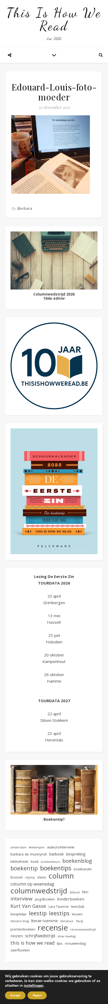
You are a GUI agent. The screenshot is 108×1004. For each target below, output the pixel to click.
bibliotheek (19, 861)
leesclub (77, 906)
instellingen (33, 985)
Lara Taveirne (58, 906)
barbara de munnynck (28, 854)
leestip (38, 913)
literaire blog (19, 921)
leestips (59, 913)
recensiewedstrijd (83, 929)
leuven (77, 914)
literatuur (67, 921)
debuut (74, 892)
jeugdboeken (45, 899)
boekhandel (82, 869)
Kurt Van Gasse (28, 906)
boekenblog (77, 861)
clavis (41, 877)
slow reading (66, 936)
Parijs (79, 921)
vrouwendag (75, 943)
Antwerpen (37, 847)
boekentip (24, 868)
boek (35, 861)
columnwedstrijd (38, 890)
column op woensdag (32, 884)
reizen (16, 935)
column (61, 875)
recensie (53, 927)
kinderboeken (70, 898)
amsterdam (18, 847)
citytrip (30, 877)
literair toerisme (44, 920)
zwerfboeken (20, 950)
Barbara (24, 208)
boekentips (55, 868)
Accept (15, 995)
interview (21, 898)
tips (60, 943)
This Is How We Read (54, 19)
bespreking (75, 853)
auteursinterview (60, 847)
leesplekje (18, 914)
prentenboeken (22, 929)
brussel (16, 877)
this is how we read (32, 942)
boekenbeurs (50, 862)
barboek (56, 854)
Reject (37, 995)
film (85, 892)
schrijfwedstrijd (40, 936)
